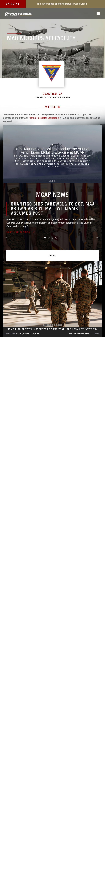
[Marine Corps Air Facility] (18, 13)
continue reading (18, 232)
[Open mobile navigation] (98, 13)
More (52, 255)
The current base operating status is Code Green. (62, 4)
